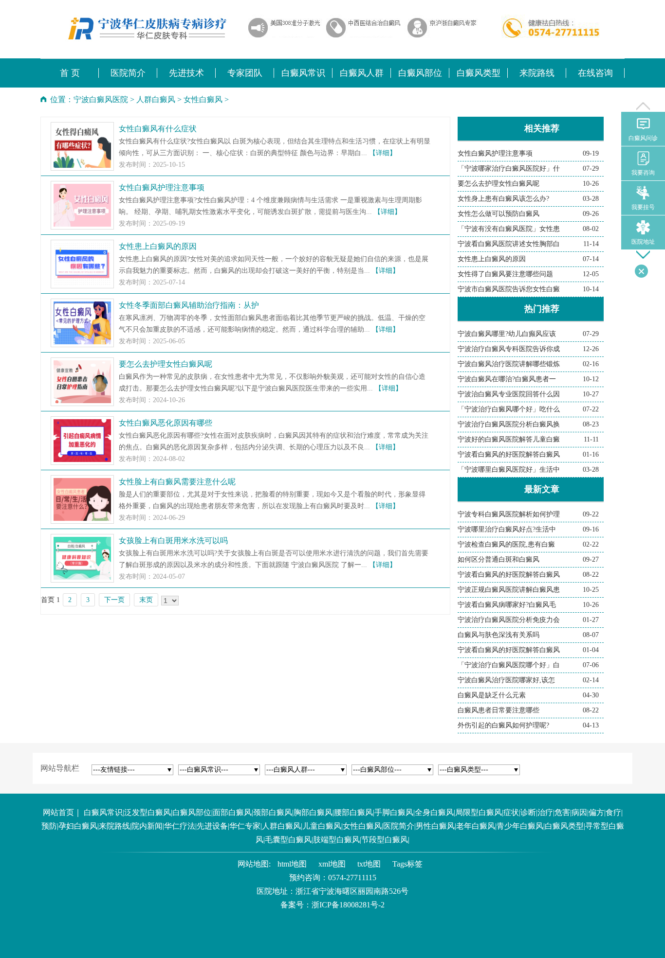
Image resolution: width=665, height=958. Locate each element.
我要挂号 (643, 207)
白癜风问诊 (643, 138)
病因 (579, 812)
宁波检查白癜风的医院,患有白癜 (506, 544)
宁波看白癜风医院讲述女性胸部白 (509, 244)
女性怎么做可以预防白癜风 (498, 213)
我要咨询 (643, 172)
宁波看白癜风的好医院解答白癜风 (509, 454)
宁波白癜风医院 (101, 99)
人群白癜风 (155, 99)
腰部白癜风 (353, 812)
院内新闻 (147, 826)
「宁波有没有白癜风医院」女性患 (509, 228)
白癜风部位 (191, 812)
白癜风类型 (564, 826)
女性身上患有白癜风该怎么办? (503, 198)
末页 (146, 599)
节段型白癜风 (384, 839)
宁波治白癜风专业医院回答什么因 (509, 394)
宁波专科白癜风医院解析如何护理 (509, 514)
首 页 (70, 73)
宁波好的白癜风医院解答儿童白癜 (509, 439)
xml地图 (332, 864)
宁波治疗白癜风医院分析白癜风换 (509, 424)
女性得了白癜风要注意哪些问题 (505, 274)
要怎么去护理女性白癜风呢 (165, 364)
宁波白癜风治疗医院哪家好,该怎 (506, 680)
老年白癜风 (475, 826)
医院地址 (643, 241)
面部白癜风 (232, 812)
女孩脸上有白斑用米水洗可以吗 (173, 540)
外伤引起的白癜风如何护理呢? (503, 725)
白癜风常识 (103, 812)
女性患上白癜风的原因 (158, 246)
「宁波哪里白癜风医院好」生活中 (509, 469)
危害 (562, 812)
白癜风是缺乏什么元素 (492, 695)
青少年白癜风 (520, 826)
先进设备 (212, 826)
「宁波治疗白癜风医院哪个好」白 (509, 665)
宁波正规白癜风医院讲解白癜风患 (509, 589)
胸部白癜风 (313, 812)
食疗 (613, 812)
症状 (511, 812)
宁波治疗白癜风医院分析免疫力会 (509, 619)
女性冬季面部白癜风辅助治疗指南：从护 (189, 305)
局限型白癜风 (478, 812)
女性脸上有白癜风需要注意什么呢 (177, 482)
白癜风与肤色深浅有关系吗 (498, 635)
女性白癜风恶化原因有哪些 (165, 423)
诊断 (528, 812)
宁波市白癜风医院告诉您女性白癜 (509, 289)
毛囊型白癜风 (288, 839)
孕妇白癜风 (77, 826)
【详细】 (382, 153)
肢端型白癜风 (336, 839)
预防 (49, 826)
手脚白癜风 (393, 812)
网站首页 (58, 812)
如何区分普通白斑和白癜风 (498, 559)
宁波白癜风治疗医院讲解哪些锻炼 (509, 364)
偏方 (596, 812)
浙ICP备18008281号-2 (348, 905)
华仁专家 (244, 826)
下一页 (114, 599)
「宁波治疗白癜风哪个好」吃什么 (509, 409)
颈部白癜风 (272, 812)
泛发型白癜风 (147, 812)
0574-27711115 (352, 877)
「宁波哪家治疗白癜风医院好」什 (509, 168)
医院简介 (398, 826)
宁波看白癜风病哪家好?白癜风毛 (507, 604)
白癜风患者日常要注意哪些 (498, 710)
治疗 (545, 812)
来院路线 (114, 826)
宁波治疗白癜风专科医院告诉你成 (509, 349)
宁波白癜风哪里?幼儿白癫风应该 (507, 333)
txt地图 (369, 864)
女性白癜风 (203, 99)
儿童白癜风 (321, 826)
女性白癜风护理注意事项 (161, 187)
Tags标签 (407, 864)
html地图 (292, 864)
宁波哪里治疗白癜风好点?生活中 (507, 529)
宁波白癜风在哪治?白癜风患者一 (507, 379)
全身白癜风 (434, 812)
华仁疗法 (179, 826)
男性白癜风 (435, 826)
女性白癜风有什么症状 (158, 128)
